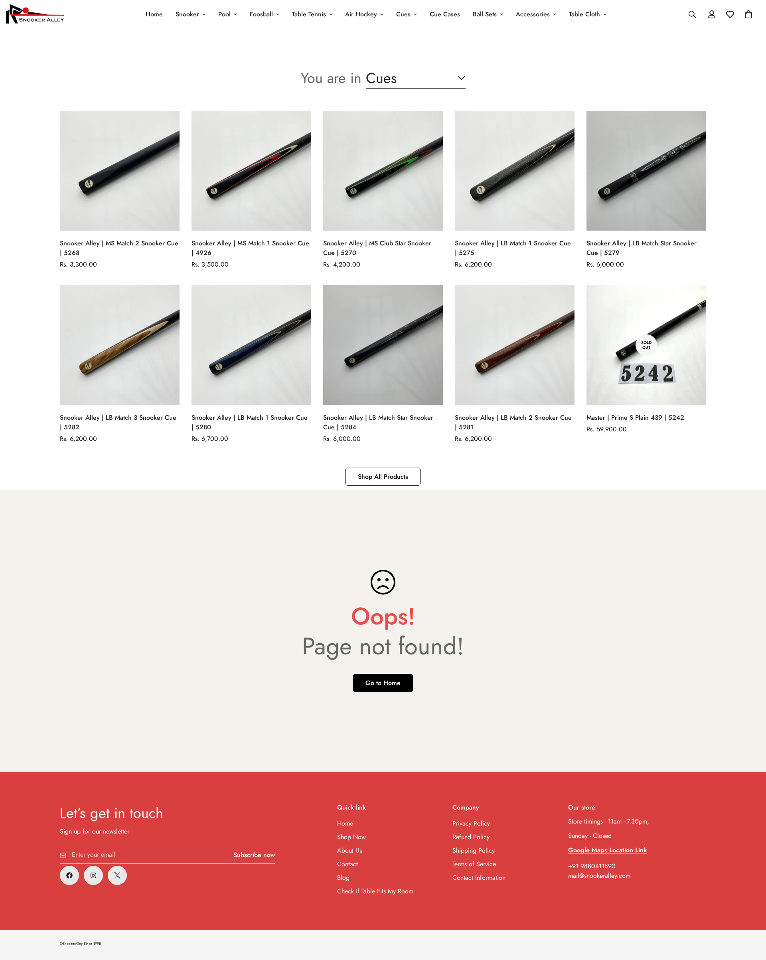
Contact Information (478, 877)
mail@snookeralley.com (599, 875)
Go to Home (383, 682)
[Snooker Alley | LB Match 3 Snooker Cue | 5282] (120, 345)
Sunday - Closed (590, 835)
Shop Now (351, 836)
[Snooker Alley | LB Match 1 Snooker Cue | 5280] (251, 345)
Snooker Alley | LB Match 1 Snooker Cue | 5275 (513, 248)
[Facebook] (69, 875)
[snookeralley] (35, 14)
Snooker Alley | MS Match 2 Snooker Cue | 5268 (119, 248)
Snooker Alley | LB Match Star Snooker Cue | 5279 (641, 248)
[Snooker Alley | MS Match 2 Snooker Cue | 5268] (120, 171)
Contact (347, 864)
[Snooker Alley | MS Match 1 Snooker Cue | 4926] (251, 171)
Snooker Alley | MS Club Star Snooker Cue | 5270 (377, 248)
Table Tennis (309, 14)
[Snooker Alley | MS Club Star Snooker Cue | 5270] (383, 171)
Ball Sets (485, 14)
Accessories (533, 14)
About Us (349, 850)
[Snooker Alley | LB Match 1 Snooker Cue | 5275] (514, 171)
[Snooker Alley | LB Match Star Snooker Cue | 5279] (646, 171)
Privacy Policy (471, 823)
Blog (343, 877)
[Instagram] (93, 875)
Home (154, 14)
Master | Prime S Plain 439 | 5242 (635, 417)
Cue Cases (445, 14)
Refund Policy (471, 836)
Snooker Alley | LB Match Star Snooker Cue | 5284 (378, 422)
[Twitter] (117, 875)
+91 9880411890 (592, 866)
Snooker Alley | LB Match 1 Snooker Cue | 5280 (250, 422)
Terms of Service (474, 864)
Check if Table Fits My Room (375, 891)
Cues (403, 14)
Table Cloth (584, 14)
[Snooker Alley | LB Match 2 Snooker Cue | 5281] (514, 345)
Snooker (187, 14)
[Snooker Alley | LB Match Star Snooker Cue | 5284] (383, 345)
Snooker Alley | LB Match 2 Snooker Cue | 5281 (513, 422)
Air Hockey (361, 14)
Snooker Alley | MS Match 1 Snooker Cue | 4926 (250, 248)
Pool (224, 14)
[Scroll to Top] (750, 916)
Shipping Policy (473, 850)
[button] (748, 14)
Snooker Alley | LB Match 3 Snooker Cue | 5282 (118, 422)
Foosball (261, 14)
